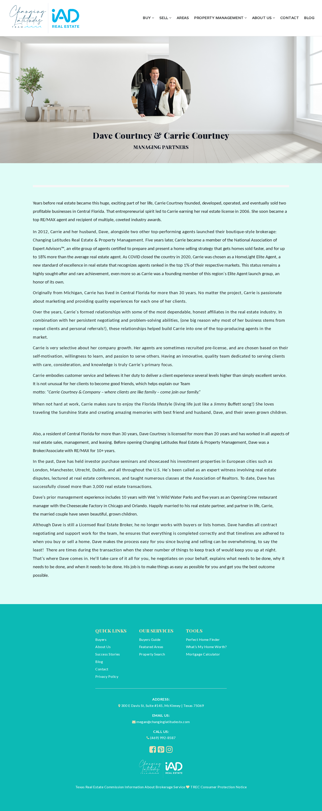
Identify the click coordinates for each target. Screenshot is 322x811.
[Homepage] (161, 768)
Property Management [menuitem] (219, 18)
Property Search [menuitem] (152, 654)
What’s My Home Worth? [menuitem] (206, 647)
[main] (161, 320)
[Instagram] (169, 749)
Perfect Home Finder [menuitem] (203, 639)
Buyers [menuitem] (100, 639)
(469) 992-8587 (163, 738)
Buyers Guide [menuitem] (150, 639)
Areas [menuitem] (183, 18)
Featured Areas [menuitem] (151, 647)
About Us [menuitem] (262, 18)
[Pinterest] (161, 749)
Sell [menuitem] (164, 18)
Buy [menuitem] (147, 18)
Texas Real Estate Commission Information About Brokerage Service (130, 787)
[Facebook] (152, 749)
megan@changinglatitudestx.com (163, 722)
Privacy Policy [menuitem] (106, 676)
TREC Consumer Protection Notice (218, 787)
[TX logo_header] (45, 17)
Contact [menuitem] (289, 18)
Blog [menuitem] (309, 18)
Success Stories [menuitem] (107, 654)
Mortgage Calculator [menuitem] (203, 654)
